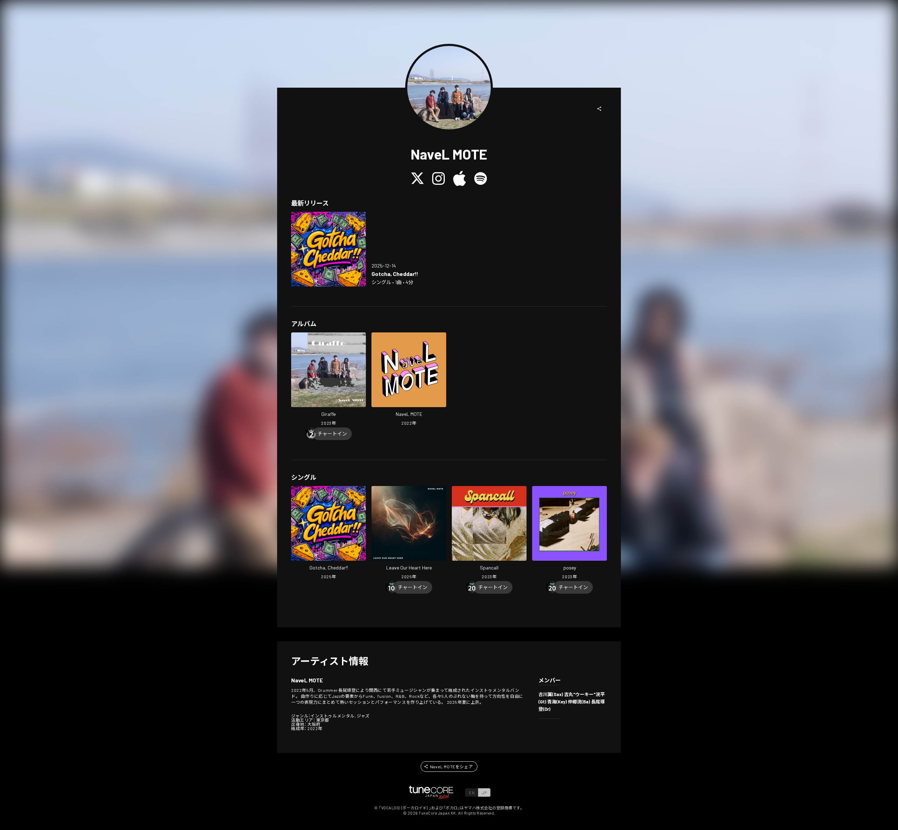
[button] (599, 109)
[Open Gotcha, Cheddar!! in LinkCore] (328, 249)
